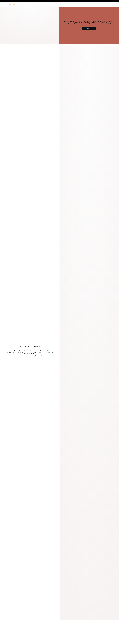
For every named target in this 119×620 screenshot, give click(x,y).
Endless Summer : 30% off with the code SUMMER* (59, 1)
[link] (12, 4)
